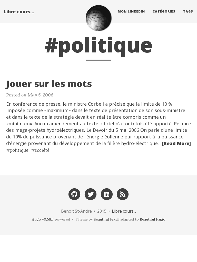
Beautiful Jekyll (106, 219)
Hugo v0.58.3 (43, 219)
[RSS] (122, 194)
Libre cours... (19, 11)
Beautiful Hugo (152, 219)
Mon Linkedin (131, 11)
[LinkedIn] (107, 194)
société (42, 150)
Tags (188, 11)
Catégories (164, 11)
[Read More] (176, 143)
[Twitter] (90, 194)
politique (19, 150)
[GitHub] (74, 194)
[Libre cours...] (98, 18)
